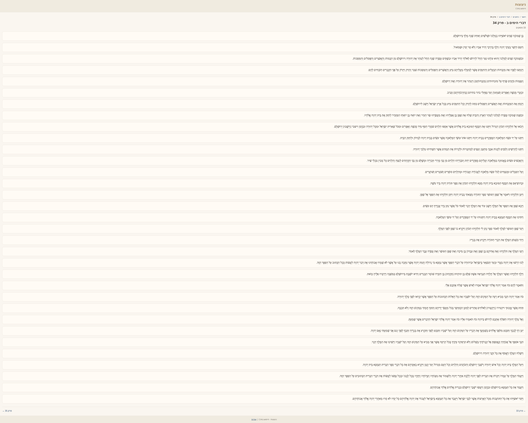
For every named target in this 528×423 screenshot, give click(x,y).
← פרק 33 (521, 410)
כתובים (516, 17)
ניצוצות (520, 4)
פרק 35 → (7, 410)
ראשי (524, 17)
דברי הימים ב (504, 17)
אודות (253, 419)
